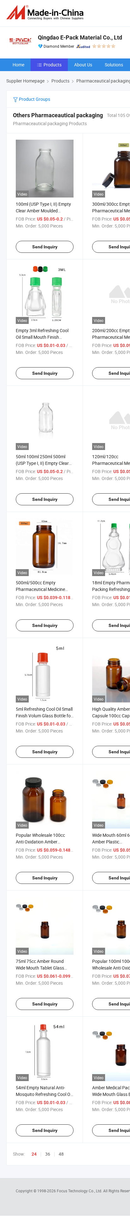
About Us (83, 65)
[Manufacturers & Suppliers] (46, 12)
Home (18, 65)
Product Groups (34, 99)
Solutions (114, 65)
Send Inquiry (44, 246)
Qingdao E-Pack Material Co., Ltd (80, 37)
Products (53, 65)
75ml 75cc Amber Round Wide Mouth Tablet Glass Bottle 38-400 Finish (40, 967)
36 (47, 1154)
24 (34, 1154)
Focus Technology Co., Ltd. (80, 1190)
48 (61, 1154)
